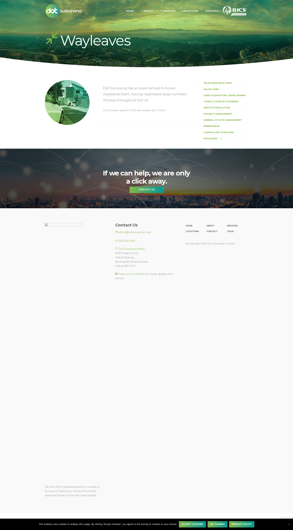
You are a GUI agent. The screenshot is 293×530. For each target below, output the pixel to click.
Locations (192, 231)
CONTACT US (147, 189)
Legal (230, 231)
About (210, 226)
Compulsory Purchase (218, 132)
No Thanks (217, 524)
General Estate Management (222, 120)
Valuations (211, 89)
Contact (212, 231)
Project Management (217, 114)
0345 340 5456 (126, 240)
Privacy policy (242, 524)
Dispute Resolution (216, 107)
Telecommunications (217, 83)
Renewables (211, 126)
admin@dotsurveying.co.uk (134, 232)
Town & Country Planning (221, 101)
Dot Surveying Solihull (131, 248)
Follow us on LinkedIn (131, 274)
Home (189, 226)
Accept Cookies (192, 524)
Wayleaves (210, 138)
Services (232, 226)
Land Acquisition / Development (224, 95)
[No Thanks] (288, 524)
